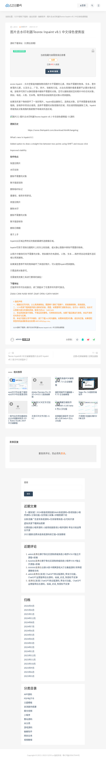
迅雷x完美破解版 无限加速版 (85, 356)
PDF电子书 (29, 699)
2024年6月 (29, 631)
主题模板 (28, 703)
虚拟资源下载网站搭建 (34, 523)
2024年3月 (29, 643)
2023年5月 (29, 676)
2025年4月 (29, 610)
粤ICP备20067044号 (71, 755)
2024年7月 (29, 627)
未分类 (27, 723)
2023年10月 (30, 664)
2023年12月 (30, 656)
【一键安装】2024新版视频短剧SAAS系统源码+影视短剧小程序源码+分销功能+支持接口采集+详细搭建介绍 (52, 513)
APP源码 (28, 694)
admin (19, 339)
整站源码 (28, 719)
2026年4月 (29, 606)
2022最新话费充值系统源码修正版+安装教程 (44, 534)
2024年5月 (29, 635)
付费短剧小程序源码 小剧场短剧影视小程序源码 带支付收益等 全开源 (52, 529)
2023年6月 (29, 672)
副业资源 (33, 17)
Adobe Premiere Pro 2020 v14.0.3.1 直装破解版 (41, 394)
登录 (63, 453)
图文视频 (28, 711)
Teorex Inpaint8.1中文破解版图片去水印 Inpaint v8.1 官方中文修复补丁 (28, 358)
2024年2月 (29, 647)
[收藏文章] (77, 340)
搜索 (26, 482)
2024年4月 (29, 639)
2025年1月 (29, 614)
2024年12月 (30, 618)
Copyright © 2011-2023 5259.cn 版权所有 (44, 755)
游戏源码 (28, 728)
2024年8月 (29, 623)
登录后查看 (53, 71)
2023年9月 (29, 668)
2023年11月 (30, 660)
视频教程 (28, 740)
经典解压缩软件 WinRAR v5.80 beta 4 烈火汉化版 (64, 418)
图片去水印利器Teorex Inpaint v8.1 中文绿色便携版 (45, 327)
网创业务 (28, 736)
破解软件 (41, 17)
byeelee (31, 561)
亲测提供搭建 (30, 707)
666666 (32, 568)
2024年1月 (29, 651)
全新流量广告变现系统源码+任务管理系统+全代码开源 (49, 519)
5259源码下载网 (21, 17)
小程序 (27, 715)
